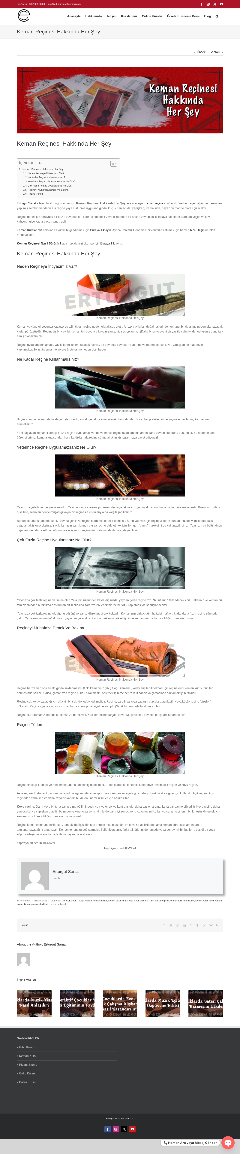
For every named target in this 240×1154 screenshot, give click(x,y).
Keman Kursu (28, 1056)
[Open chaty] (228, 1142)
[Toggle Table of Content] (112, 163)
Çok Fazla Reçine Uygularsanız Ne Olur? (50, 185)
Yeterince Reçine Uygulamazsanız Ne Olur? (51, 181)
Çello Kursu (27, 1073)
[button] (217, 16)
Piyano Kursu (28, 1064)
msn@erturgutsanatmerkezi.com (64, 4)
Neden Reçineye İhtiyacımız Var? (46, 173)
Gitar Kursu (26, 1047)
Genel (65, 900)
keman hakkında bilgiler (182, 900)
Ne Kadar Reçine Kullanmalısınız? (46, 177)
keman (88, 900)
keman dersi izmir (145, 900)
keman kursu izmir (204, 900)
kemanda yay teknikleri (36, 904)
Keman (72, 900)
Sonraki (215, 52)
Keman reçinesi (155, 203)
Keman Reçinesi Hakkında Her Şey (42, 169)
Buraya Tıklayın (100, 230)
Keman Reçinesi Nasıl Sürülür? (39, 243)
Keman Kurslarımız (29, 230)
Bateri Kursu (27, 1082)
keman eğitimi (162, 900)
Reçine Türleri (35, 193)
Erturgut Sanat (27, 203)
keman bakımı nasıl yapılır (121, 900)
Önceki (201, 52)
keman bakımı (100, 900)
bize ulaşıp (197, 230)
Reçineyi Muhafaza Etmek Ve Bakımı (48, 189)
